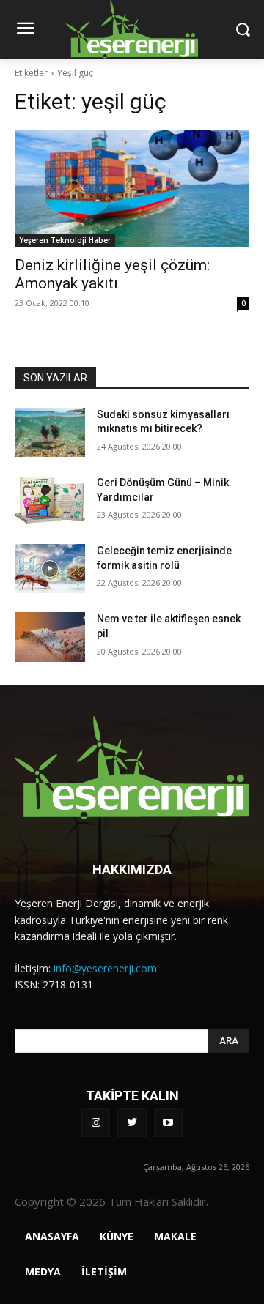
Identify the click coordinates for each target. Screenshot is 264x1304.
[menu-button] (25, 30)
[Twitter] (131, 1122)
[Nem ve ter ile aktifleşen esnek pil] (50, 636)
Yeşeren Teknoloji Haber (65, 240)
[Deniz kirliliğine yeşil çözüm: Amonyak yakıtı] (132, 188)
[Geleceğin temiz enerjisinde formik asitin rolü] (50, 568)
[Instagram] (95, 1122)
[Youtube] (168, 1122)
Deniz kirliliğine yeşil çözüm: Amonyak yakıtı (112, 274)
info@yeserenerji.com (105, 968)
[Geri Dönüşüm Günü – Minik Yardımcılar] (50, 500)
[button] (242, 29)
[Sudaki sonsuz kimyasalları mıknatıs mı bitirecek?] (50, 432)
